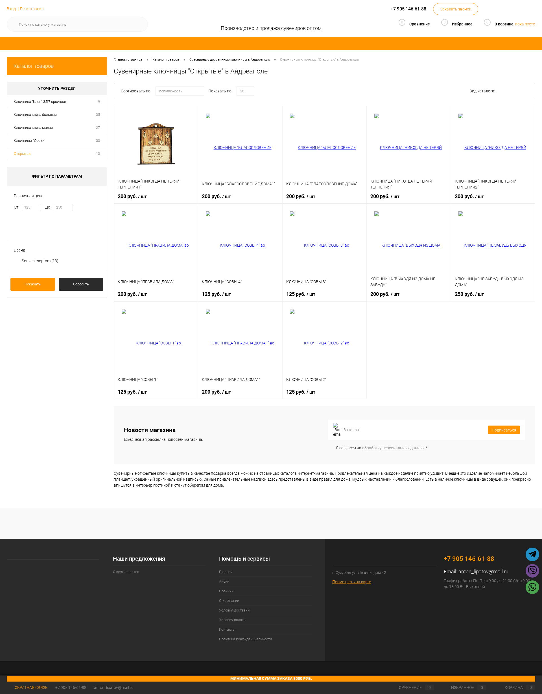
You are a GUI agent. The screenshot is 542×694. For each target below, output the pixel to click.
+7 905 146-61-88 (70, 687)
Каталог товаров (34, 66)
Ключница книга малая (33, 127)
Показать (33, 284)
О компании (229, 600)
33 (98, 140)
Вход (11, 8)
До (47, 207)
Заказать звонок (455, 9)
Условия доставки (234, 610)
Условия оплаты (232, 620)
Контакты (227, 629)
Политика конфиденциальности (245, 639)
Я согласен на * (381, 448)
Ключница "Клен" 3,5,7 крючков (40, 101)
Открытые (22, 153)
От (16, 207)
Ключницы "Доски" (29, 140)
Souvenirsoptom (40, 261)
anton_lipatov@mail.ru (483, 571)
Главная (225, 572)
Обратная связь (31, 687)
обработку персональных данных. (393, 448)
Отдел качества (126, 572)
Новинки (226, 591)
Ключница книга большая (35, 114)
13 (98, 153)
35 (98, 114)
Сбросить (81, 284)
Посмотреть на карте (351, 582)
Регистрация (32, 8)
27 (98, 127)
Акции (224, 581)
